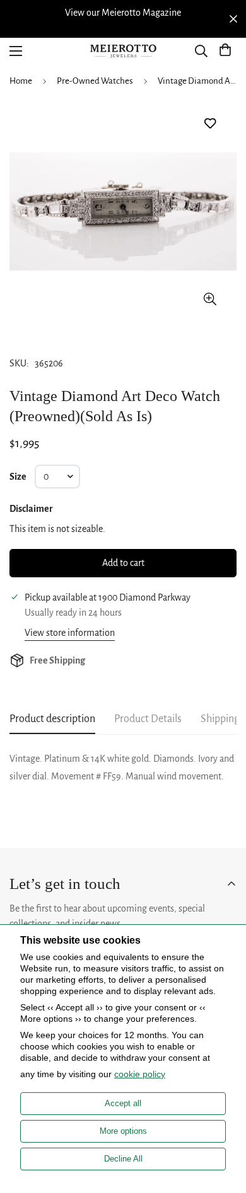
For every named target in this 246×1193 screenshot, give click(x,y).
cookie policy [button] (139, 1074)
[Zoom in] (210, 299)
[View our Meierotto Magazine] (123, 12)
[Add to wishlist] (210, 124)
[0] (225, 51)
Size (17, 477)
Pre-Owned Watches (95, 81)
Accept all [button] (123, 1103)
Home (20, 81)
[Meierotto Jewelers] (123, 51)
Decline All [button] (123, 1158)
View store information (70, 633)
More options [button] (123, 1131)
